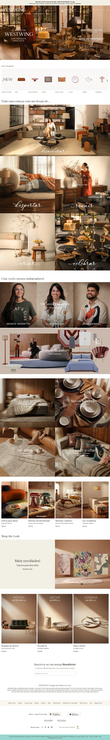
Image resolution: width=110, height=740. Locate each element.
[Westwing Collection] (48, 721)
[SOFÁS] (21, 79)
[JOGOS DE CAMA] (61, 79)
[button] (101, 10)
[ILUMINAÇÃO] (102, 79)
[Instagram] (52, 727)
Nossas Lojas (28, 703)
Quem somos (12, 703)
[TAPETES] (48, 79)
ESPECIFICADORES (39, 14)
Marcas (20, 703)
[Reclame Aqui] (77, 727)
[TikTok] (48, 727)
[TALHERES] (88, 79)
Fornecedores (56, 703)
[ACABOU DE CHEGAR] (8, 79)
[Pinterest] (45, 727)
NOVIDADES (28, 14)
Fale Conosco (83, 703)
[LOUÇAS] (75, 79)
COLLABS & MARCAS (16, 14)
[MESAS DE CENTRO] (35, 79)
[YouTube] (42, 727)
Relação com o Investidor (70, 703)
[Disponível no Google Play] (55, 714)
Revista (37, 703)
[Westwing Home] (13, 9)
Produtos (4, 14)
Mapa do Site (98, 703)
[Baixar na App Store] (74, 714)
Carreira (43, 703)
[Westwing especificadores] (61, 721)
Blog (49, 703)
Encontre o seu (27, 569)
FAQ (91, 703)
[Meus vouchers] (94, 10)
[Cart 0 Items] (108, 10)
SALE (48, 14)
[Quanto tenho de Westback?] (97, 10)
